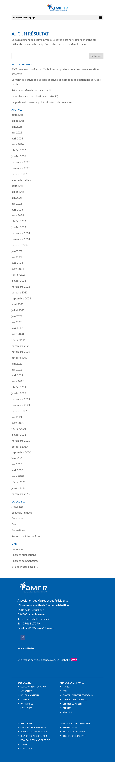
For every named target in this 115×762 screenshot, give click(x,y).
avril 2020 (17, 470)
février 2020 (19, 482)
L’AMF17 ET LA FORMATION (33, 727)
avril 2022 (17, 375)
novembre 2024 (21, 239)
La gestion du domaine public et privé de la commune (42, 102)
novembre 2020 (21, 440)
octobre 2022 (19, 357)
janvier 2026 (19, 156)
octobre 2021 (19, 411)
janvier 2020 (19, 488)
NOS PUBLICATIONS (30, 695)
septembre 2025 (21, 180)
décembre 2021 (21, 399)
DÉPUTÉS (67, 708)
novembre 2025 (21, 168)
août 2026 (17, 114)
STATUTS (25, 699)
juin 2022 (17, 363)
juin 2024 (17, 251)
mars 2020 (18, 476)
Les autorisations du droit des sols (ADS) (35, 96)
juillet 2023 (18, 310)
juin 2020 (17, 458)
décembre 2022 (21, 345)
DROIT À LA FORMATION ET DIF (35, 740)
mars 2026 (18, 144)
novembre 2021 (21, 405)
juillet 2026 (18, 120)
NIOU (37, 660)
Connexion (18, 549)
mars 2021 (18, 422)
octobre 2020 (19, 446)
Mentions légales (26, 648)
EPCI (65, 691)
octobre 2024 (19, 245)
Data (14, 524)
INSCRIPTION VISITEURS (74, 731)
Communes (18, 518)
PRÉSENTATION (70, 727)
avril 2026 (17, 138)
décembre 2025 (21, 162)
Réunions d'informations (26, 536)
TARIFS (24, 744)
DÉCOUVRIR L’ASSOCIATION (33, 687)
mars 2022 (18, 381)
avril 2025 (17, 209)
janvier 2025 (19, 227)
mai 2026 (17, 132)
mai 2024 (17, 257)
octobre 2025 (19, 174)
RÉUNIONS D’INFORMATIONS (34, 736)
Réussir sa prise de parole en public (32, 90)
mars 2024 (18, 268)
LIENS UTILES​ (26, 708)
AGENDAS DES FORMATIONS (34, 731)
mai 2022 (17, 369)
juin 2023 (17, 316)
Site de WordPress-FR (25, 566)
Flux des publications (24, 554)
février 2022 (19, 387)
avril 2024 (17, 262)
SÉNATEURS (68, 712)
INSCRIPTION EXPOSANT (74, 736)
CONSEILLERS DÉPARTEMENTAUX (78, 695)
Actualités (18, 506)
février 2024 (19, 274)
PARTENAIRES (27, 704)
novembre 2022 (21, 351)
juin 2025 (17, 197)
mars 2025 (18, 215)
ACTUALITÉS (26, 691)
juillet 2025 (18, 191)
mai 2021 (17, 417)
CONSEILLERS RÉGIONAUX (75, 699)
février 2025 (19, 221)
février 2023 (19, 339)
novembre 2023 (21, 286)
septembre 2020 (21, 452)
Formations (18, 530)
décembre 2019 (21, 493)
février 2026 (19, 150)
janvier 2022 (19, 393)
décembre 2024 (21, 233)
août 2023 (17, 304)
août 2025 (17, 185)
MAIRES (66, 687)
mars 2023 (18, 334)
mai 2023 (17, 322)
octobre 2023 (19, 292)
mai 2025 (17, 203)
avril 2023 (17, 328)
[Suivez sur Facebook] (23, 637)
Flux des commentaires (25, 560)
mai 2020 (17, 464)
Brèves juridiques (22, 512)
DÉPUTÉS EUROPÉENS (73, 704)
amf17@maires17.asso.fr (40, 628)
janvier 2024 (19, 280)
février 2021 (19, 428)
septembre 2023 (21, 298)
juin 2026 (17, 126)
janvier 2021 (19, 434)
